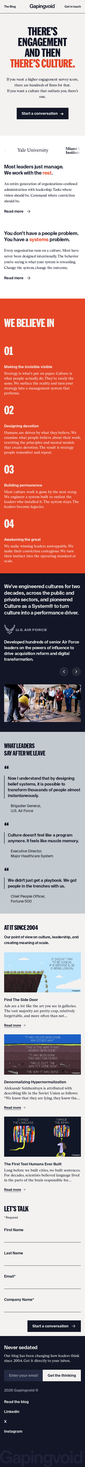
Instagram (13, 1431)
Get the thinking (62, 1375)
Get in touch (73, 6)
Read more (14, 211)
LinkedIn (11, 1411)
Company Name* (19, 1299)
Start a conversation (43, 113)
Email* (9, 1276)
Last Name (13, 1253)
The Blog (10, 6)
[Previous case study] (63, 671)
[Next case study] (76, 671)
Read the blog (16, 1402)
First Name (14, 1230)
